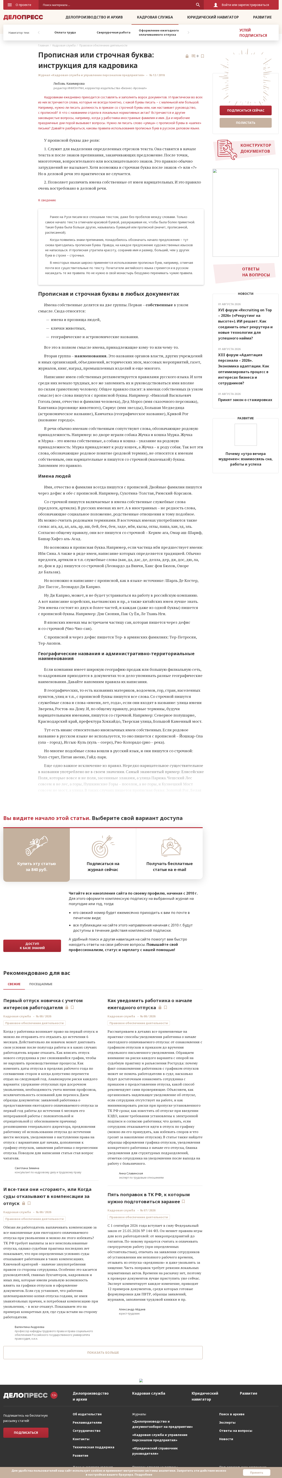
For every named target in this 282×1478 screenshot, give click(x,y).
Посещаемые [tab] (40, 984)
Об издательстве (87, 1414)
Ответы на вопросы (235, 1430)
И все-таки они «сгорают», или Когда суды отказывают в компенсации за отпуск (47, 1196)
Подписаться (26, 1432)
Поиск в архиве (232, 1414)
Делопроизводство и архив (94, 17)
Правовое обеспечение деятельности (103, 45)
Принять (256, 1472)
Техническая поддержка (93, 1447)
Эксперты (227, 1422)
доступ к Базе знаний (32, 946)
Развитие (262, 17)
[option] (65, 32)
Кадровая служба (155, 17)
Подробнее (143, 1474)
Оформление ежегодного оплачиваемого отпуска (159, 32)
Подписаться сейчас (245, 110)
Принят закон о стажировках (245, 399)
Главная (43, 45)
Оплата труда (65, 32)
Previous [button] (38, 32)
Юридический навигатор (213, 17)
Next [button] (188, 32)
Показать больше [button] (103, 1352)
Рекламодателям (87, 1422)
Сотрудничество (86, 1430)
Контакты (81, 1439)
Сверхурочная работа (113, 32)
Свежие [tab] (14, 984)
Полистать (245, 123)
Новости (226, 1439)
